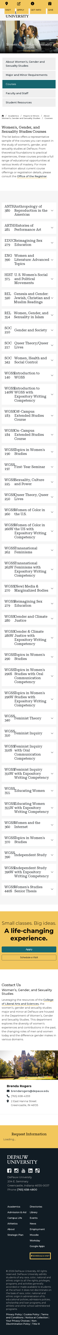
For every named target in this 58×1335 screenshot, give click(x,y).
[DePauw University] (22, 1159)
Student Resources (19, 102)
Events (34, 1218)
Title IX (36, 1324)
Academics (13, 116)
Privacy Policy (14, 1314)
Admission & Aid (16, 1212)
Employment (37, 1229)
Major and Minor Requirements (26, 75)
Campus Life (14, 1218)
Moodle (34, 1235)
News (33, 1223)
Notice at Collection (36, 1317)
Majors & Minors (31, 116)
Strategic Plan (15, 1235)
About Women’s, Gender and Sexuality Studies (25, 63)
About (11, 1229)
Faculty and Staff (17, 93)
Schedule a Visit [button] (29, 957)
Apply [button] (29, 949)
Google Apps (37, 1246)
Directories (36, 1206)
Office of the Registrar (32, 176)
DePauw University (17, 14)
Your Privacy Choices (18, 1320)
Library (33, 1212)
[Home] (3, 116)
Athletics (12, 1223)
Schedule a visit (41, 1256)
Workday (35, 1240)
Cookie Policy (31, 1314)
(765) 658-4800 (27, 1189)
